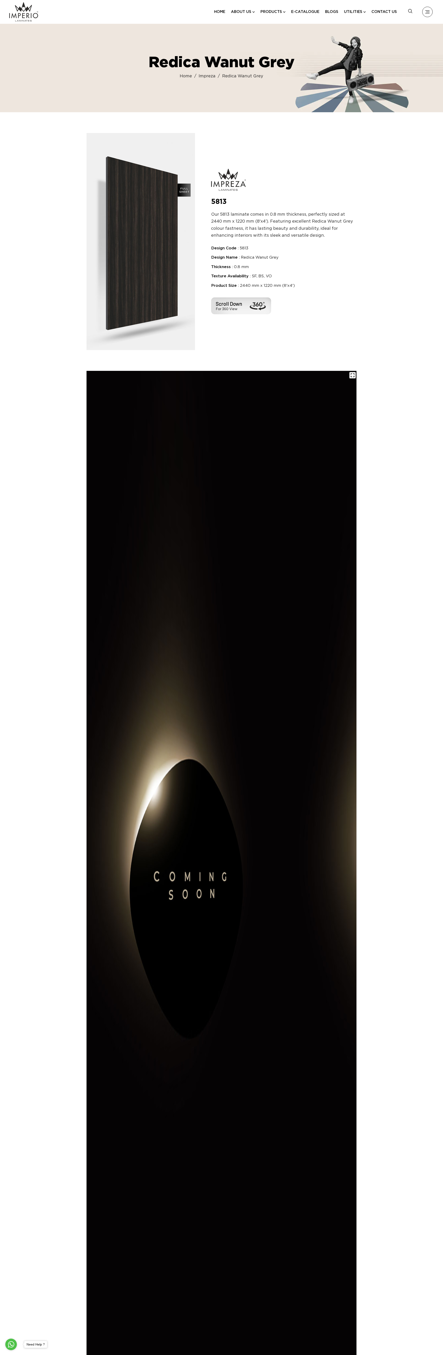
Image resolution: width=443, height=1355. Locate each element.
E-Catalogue (305, 12)
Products (271, 12)
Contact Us (384, 12)
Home (219, 12)
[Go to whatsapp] (11, 1344)
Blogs (331, 12)
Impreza (207, 76)
